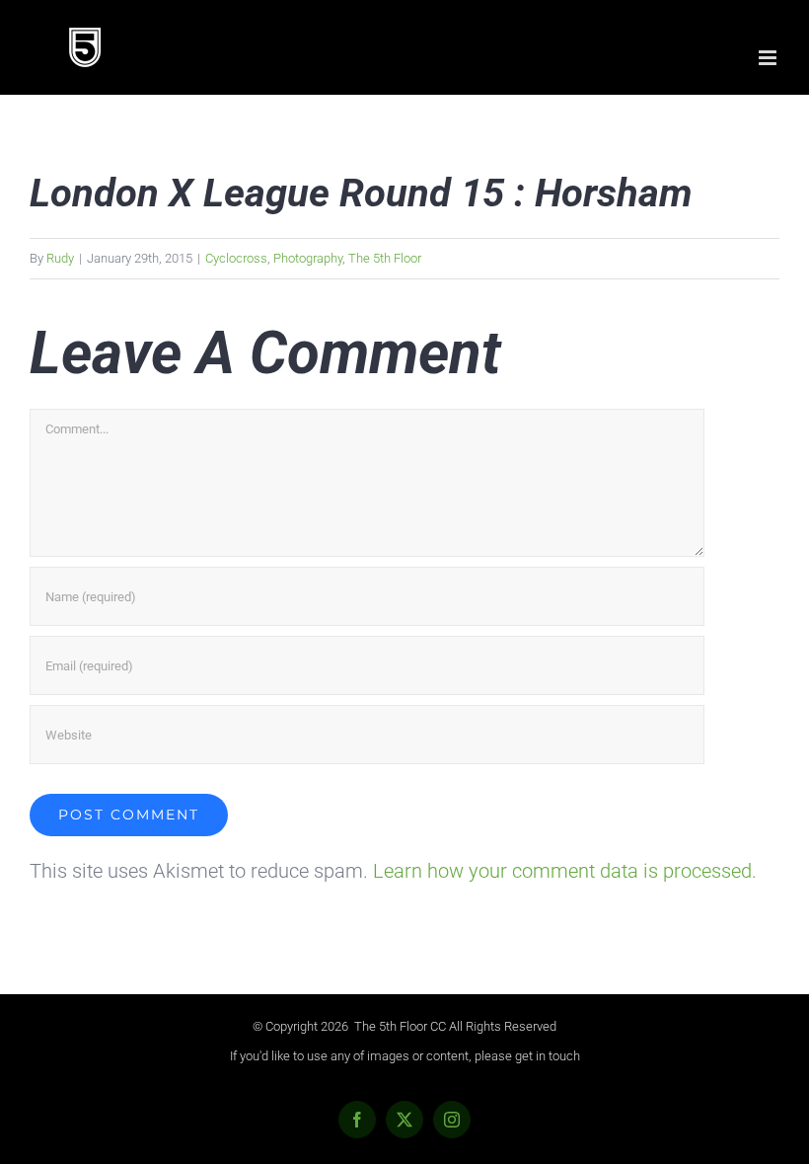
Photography (307, 258)
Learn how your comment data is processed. (565, 871)
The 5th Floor (384, 258)
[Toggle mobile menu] (769, 57)
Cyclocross (236, 258)
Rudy (60, 258)
